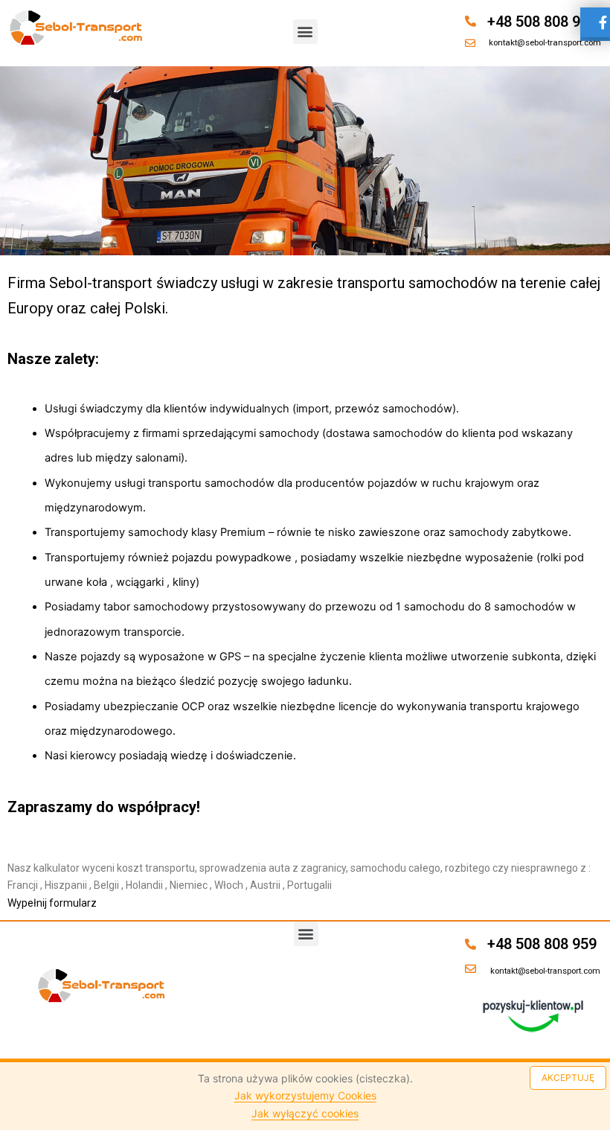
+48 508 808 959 (542, 22)
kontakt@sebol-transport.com (545, 42)
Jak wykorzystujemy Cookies (305, 1095)
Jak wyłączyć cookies (305, 1113)
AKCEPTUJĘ (568, 1077)
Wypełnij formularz (52, 903)
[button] (305, 31)
